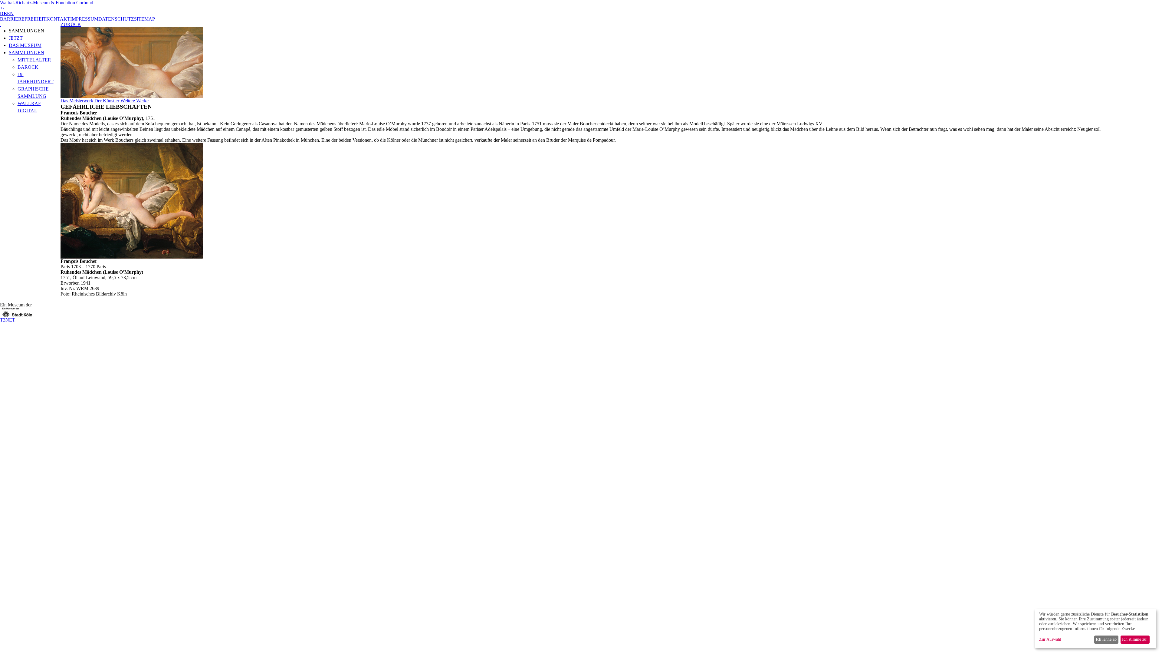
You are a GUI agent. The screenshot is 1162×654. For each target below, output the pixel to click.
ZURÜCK (71, 24)
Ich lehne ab (1106, 639)
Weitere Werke (134, 100)
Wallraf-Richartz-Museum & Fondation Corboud (46, 2)
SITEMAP (144, 18)
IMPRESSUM (84, 18)
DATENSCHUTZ (116, 18)
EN (10, 13)
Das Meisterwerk (77, 100)
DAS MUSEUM (25, 45)
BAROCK (28, 67)
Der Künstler (106, 100)
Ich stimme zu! (1135, 639)
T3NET (7, 319)
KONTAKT (58, 18)
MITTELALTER (34, 59)
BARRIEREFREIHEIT (23, 18)
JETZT (16, 38)
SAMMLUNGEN (26, 52)
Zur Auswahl (1050, 639)
